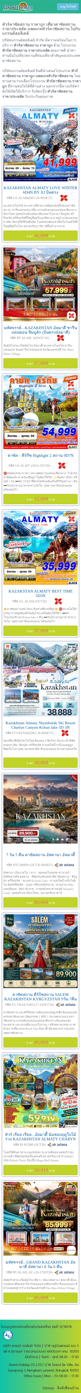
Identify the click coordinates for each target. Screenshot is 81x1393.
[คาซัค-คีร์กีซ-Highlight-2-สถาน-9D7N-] (40, 412)
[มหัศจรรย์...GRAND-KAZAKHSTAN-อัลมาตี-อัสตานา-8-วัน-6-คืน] (40, 1219)
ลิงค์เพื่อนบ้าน (68, 1388)
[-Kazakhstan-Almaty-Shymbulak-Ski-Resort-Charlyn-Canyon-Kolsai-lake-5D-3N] (40, 679)
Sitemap (48, 1388)
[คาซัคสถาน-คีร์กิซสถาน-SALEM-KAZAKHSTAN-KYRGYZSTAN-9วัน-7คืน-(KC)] (40, 951)
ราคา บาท (40, 235)
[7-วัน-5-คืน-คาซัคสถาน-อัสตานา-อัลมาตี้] (40, 811)
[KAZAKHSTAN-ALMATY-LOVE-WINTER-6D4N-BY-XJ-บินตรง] (40, 144)
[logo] (17, 6)
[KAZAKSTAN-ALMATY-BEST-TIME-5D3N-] (40, 548)
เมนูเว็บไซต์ (68, 6)
